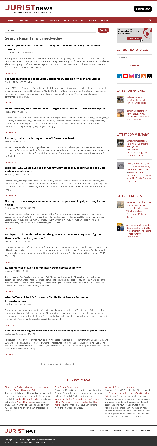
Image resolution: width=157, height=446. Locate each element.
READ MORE (11, 73)
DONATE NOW (143, 9)
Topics (66, 20)
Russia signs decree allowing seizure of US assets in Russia (40, 138)
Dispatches (23, 20)
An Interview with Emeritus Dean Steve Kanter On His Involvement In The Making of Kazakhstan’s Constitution (138, 231)
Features (54, 20)
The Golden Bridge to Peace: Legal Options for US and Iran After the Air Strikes (52, 78)
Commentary (39, 20)
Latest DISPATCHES (131, 91)
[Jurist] (29, 9)
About (92, 20)
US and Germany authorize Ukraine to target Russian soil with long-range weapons (55, 108)
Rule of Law (79, 20)
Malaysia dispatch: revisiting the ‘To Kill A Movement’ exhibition (136, 100)
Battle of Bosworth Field (27, 399)
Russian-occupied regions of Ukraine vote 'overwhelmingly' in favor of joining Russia (56, 330)
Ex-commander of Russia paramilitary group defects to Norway (43, 267)
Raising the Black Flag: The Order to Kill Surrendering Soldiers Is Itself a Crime (138, 166)
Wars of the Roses (25, 402)
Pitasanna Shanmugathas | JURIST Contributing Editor (137, 152)
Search (103, 30)
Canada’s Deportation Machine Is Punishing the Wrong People (138, 143)
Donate (104, 20)
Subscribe (134, 65)
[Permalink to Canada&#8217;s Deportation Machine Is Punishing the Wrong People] (120, 143)
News (10, 20)
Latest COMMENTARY (133, 134)
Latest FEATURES (129, 196)
